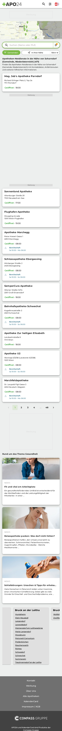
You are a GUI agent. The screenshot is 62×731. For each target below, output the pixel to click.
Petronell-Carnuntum (24, 638)
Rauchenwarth (21, 645)
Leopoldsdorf (21, 625)
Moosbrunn (20, 635)
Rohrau (18, 649)
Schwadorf (20, 652)
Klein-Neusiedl (21, 618)
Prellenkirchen (21, 642)
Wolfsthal (57, 614)
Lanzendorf (20, 621)
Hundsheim (20, 614)
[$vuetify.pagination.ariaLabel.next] (53, 407)
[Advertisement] (31, 14)
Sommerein (20, 659)
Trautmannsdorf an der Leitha (28, 662)
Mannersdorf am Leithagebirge (29, 628)
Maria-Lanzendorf (23, 631)
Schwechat (20, 655)
